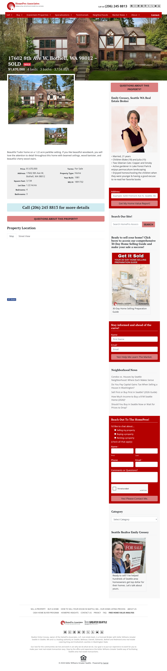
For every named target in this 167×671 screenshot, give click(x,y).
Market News (118, 15)
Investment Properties (38, 15)
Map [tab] (11, 236)
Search (148, 224)
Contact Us (86, 612)
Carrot (105, 663)
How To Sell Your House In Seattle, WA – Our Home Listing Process (93, 609)
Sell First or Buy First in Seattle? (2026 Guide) (134, 392)
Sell (8, 15)
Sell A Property (38, 609)
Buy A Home (53, 609)
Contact (155, 15)
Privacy (97, 612)
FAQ (104, 612)
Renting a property (125, 438)
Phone (114, 460)
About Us (132, 609)
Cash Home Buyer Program (46, 612)
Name (114, 334)
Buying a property (125, 434)
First (113, 455)
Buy (18, 15)
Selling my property (126, 430)
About (134, 15)
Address (116, 191)
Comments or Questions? (124, 470)
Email (114, 344)
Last (137, 455)
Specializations (62, 15)
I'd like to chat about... (122, 426)
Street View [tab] (24, 236)
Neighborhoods (100, 15)
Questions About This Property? (56, 218)
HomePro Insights (69, 612)
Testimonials (82, 15)
